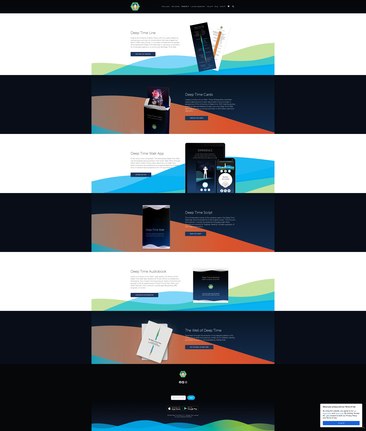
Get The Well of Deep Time (199, 347)
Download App (140, 175)
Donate (188, 423)
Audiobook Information (144, 295)
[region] (341, 415)
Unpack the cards (196, 118)
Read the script (195, 234)
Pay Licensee (194, 423)
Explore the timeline (143, 54)
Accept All (341, 423)
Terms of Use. (339, 413)
